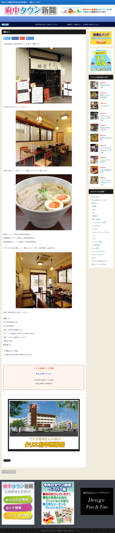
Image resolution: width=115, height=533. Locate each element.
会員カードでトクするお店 (98, 264)
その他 (93, 257)
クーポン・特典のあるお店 (98, 261)
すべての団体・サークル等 (98, 200)
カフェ (94, 238)
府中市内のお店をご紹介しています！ (22, 24)
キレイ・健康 (95, 248)
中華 (93, 212)
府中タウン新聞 (55, 530)
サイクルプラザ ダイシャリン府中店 (105, 150)
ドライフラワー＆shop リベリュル (105, 182)
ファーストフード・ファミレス (101, 232)
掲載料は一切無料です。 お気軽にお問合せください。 (60, 24)
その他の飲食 (96, 244)
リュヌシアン (105, 105)
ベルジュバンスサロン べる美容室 (105, 118)
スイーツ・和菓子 (97, 241)
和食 (93, 209)
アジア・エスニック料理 (99, 222)
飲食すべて (94, 203)
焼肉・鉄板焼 (96, 219)
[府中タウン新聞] (30, 15)
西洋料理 (94, 216)
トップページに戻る (8, 471)
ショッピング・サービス (98, 251)
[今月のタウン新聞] (57, 524)
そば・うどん (96, 225)
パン (93, 235)
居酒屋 (94, 206)
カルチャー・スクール (97, 254)
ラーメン (94, 228)
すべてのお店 (95, 196)
